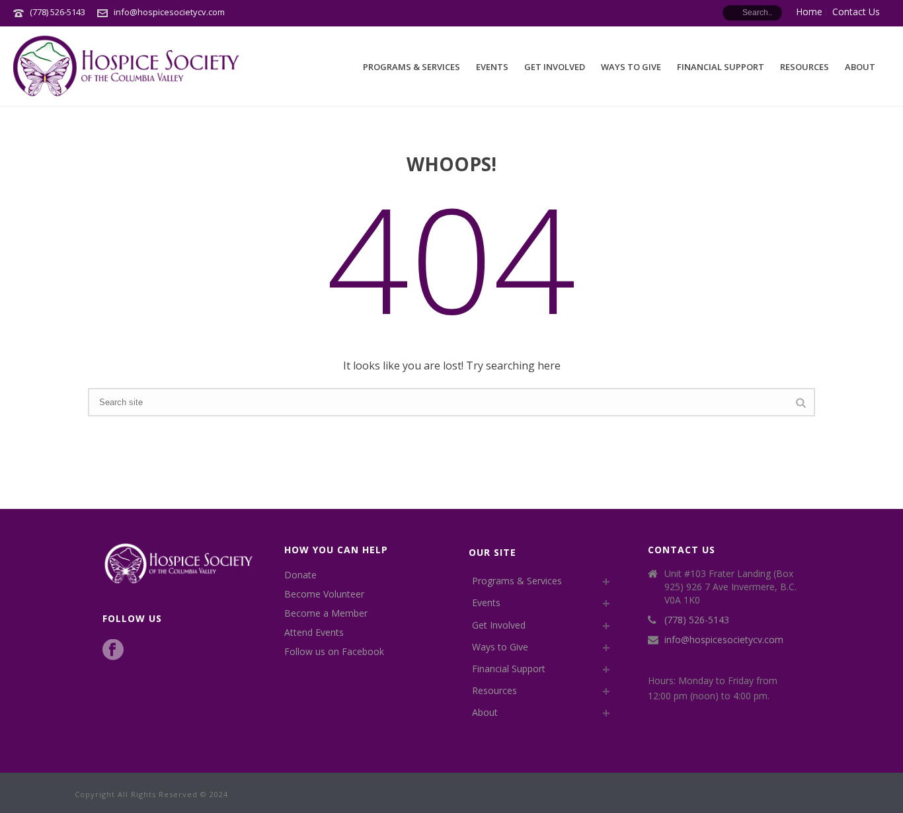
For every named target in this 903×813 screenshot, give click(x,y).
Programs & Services (411, 67)
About (860, 67)
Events (492, 67)
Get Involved (554, 67)
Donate (300, 575)
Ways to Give (631, 67)
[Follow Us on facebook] (113, 650)
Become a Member (326, 613)
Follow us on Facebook (334, 652)
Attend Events (314, 633)
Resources (804, 67)
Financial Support (720, 67)
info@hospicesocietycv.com (169, 12)
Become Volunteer (324, 594)
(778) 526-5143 (57, 12)
